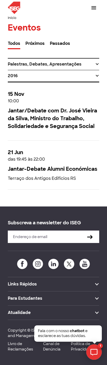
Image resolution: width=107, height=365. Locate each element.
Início (12, 18)
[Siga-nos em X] (69, 264)
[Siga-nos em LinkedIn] (53, 264)
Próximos (35, 43)
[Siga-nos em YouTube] (84, 264)
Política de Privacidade (82, 346)
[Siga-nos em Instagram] (38, 264)
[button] (53, 64)
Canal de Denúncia (52, 346)
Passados (60, 43)
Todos (14, 43)
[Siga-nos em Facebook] (22, 264)
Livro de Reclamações (20, 346)
